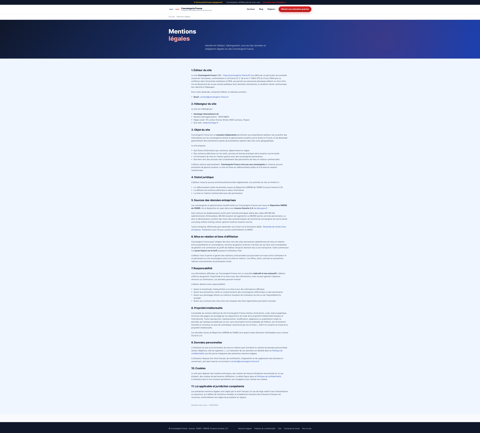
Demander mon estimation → (274, 2)
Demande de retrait (292, 428)
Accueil (171, 17)
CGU (280, 428)
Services (251, 9)
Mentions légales (245, 428)
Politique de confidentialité (269, 376)
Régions (271, 9)
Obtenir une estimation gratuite (295, 9)
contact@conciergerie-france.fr (214, 97)
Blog (261, 9)
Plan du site (306, 428)
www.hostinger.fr (210, 123)
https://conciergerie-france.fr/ (236, 75)
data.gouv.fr (262, 208)
